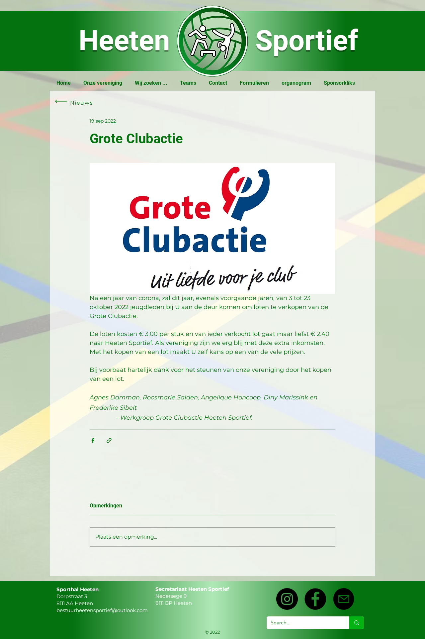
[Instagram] (287, 599)
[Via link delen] (109, 440)
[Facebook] (315, 599)
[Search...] (356, 622)
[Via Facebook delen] (93, 440)
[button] (102, 83)
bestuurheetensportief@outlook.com (102, 610)
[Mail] (343, 599)
